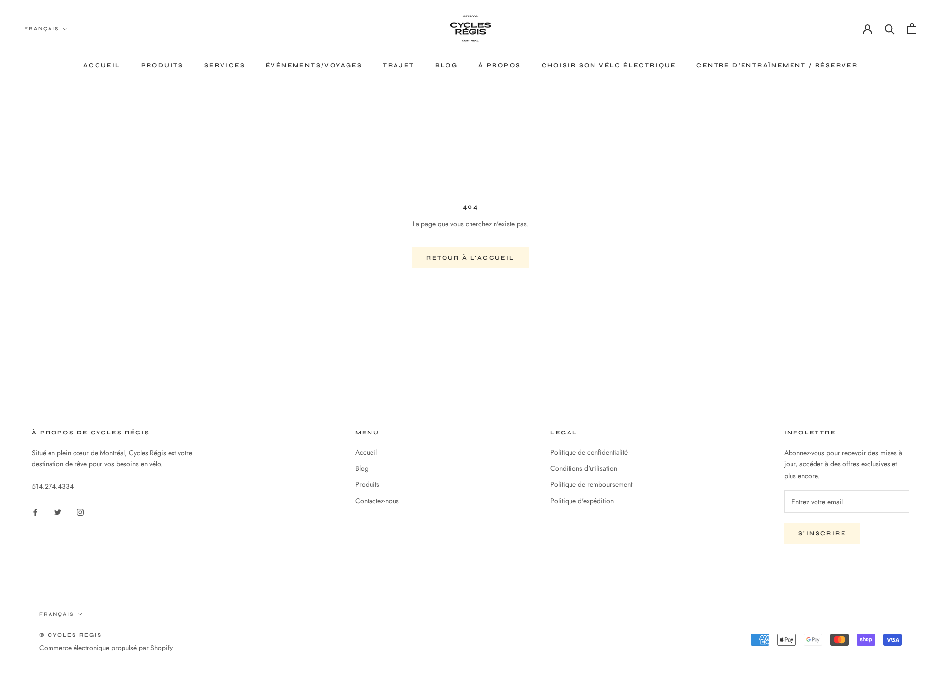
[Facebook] (35, 511)
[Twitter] (57, 511)
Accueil (102, 65)
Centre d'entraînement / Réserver (777, 65)
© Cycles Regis (70, 635)
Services (224, 65)
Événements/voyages (314, 65)
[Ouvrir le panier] (911, 28)
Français (42, 29)
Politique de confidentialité (589, 452)
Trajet (398, 65)
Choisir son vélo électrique (609, 65)
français (56, 614)
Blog (446, 65)
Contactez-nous (377, 501)
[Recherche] (890, 29)
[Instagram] (80, 511)
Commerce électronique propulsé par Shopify (106, 647)
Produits (162, 65)
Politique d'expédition (582, 501)
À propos (499, 65)
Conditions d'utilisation (583, 468)
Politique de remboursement (591, 484)
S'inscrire (822, 533)
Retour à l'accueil (470, 257)
